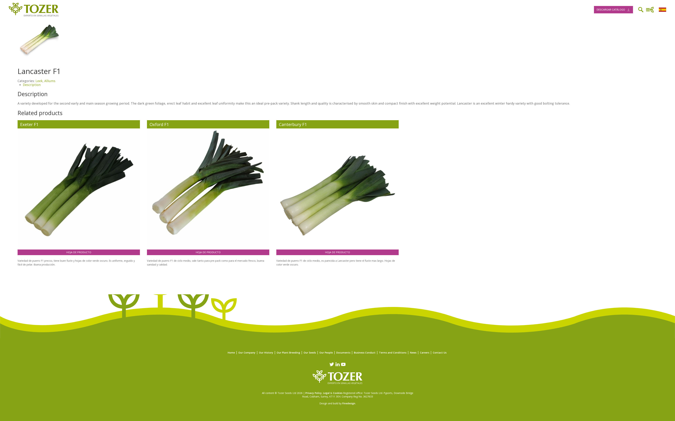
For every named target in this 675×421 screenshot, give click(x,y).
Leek (39, 81)
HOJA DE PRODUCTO (78, 252)
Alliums (49, 81)
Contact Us (439, 352)
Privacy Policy (313, 393)
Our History (266, 352)
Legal (326, 393)
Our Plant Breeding (288, 352)
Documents (343, 352)
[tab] (340, 85)
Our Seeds (310, 352)
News (413, 352)
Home (231, 352)
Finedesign (348, 403)
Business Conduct (364, 352)
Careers (424, 352)
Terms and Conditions (392, 352)
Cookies (337, 393)
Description (32, 85)
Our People (326, 352)
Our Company (246, 352)
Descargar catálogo (611, 9)
